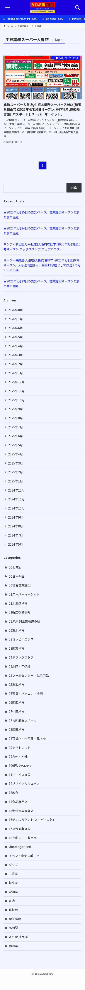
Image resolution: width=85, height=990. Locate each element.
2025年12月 (16, 382)
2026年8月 (15, 310)
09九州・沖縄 (18, 756)
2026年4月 (15, 346)
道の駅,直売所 (18, 937)
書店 (12, 901)
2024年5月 (15, 544)
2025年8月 (15, 418)
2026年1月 (15, 373)
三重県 (13, 873)
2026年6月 (15, 328)
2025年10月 (16, 400)
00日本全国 (16, 576)
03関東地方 (16, 648)
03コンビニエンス (21, 639)
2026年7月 (15, 319)
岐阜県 (13, 883)
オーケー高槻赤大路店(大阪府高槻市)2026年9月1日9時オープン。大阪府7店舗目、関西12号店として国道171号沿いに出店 (42, 265)
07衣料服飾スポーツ (23, 720)
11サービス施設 (20, 774)
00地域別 (15, 567)
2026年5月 (15, 337)
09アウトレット (20, 747)
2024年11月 (16, 499)
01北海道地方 (18, 603)
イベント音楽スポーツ (24, 856)
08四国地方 (16, 729)
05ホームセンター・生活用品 (29, 675)
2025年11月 (16, 391)
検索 (74, 188)
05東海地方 (16, 684)
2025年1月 (15, 481)
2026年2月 (15, 364)
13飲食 (13, 792)
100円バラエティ (20, 765)
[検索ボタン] (77, 7)
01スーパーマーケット (24, 594)
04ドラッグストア (21, 657)
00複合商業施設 (20, 585)
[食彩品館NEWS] (42, 7)
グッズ (13, 865)
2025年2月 (15, 472)
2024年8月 (15, 526)
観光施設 (15, 919)
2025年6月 (15, 436)
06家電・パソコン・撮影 (26, 693)
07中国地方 (16, 711)
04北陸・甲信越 (20, 666)
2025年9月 (15, 409)
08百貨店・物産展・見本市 (27, 738)
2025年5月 (15, 445)
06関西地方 (16, 702)
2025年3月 (15, 463)
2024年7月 (15, 535)
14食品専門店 (18, 801)
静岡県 (13, 946)
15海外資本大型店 (21, 811)
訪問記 (13, 928)
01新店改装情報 (20, 612)
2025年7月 (15, 427)
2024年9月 (15, 517)
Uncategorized (20, 846)
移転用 (13, 910)
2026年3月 (15, 355)
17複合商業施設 (20, 829)
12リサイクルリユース (24, 783)
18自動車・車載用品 (23, 838)
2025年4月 (15, 454)
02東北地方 (16, 630)
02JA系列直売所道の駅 (24, 621)
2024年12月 (16, 490)
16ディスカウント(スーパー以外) (31, 819)
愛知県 (13, 892)
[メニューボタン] (7, 7)
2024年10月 (16, 508)
